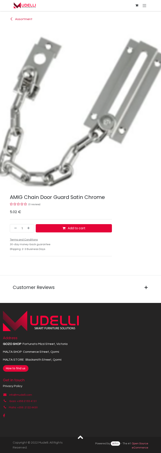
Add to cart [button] (76, 228)
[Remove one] (14, 228)
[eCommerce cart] (137, 5)
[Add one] (29, 228)
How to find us (15, 368)
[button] (80, 437)
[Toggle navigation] (144, 5)
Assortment (23, 19)
